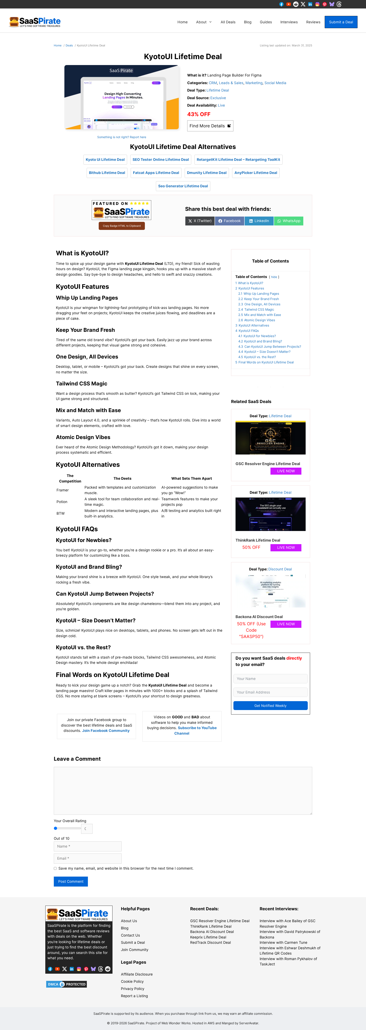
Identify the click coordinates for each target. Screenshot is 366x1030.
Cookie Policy (132, 981)
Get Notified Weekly (270, 705)
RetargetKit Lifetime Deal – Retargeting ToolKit (238, 159)
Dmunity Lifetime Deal (207, 173)
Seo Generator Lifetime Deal (183, 186)
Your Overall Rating (70, 821)
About (201, 22)
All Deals (228, 22)
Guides (266, 22)
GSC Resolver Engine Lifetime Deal (268, 463)
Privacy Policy (132, 989)
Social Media (275, 83)
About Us (129, 921)
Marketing (253, 83)
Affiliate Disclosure (137, 974)
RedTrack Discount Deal (210, 942)
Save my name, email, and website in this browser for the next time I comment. (126, 868)
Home (182, 22)
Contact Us (130, 935)
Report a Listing (134, 996)
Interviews (289, 22)
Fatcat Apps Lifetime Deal (156, 173)
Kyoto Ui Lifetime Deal (105, 159)
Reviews (313, 22)
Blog (247, 22)
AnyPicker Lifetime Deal (255, 173)
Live (221, 105)
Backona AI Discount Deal (259, 616)
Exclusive (218, 98)
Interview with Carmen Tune (283, 942)
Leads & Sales (231, 83)
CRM (213, 83)
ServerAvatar (248, 1023)
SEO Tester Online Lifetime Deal (161, 159)
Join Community (134, 950)
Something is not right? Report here (121, 137)
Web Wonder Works (176, 1023)
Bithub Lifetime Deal (107, 173)
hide (274, 277)
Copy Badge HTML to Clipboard (122, 225)
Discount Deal (280, 569)
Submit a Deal (341, 22)
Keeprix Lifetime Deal (208, 937)
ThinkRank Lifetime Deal (258, 540)
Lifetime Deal (218, 90)
